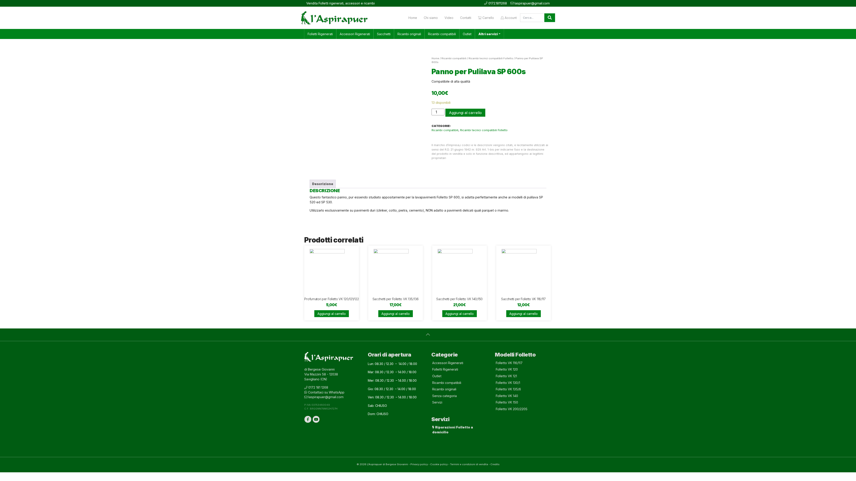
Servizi (437, 402)
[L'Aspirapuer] (334, 18)
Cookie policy (439, 464)
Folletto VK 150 (507, 402)
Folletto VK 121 (506, 376)
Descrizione (322, 184)
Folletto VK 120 (507, 369)
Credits (495, 464)
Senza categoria (444, 396)
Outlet (467, 34)
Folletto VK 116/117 (509, 363)
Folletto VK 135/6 (508, 389)
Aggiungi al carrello (465, 112)
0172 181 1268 (318, 387)
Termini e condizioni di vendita (469, 464)
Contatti (465, 18)
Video (448, 18)
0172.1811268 (497, 3)
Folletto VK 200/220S (511, 409)
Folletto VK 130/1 (508, 383)
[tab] (323, 184)
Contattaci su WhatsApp (326, 392)
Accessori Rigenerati (355, 34)
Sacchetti (384, 34)
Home (412, 18)
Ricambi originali (409, 34)
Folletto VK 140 (507, 396)
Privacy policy (419, 464)
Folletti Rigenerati (320, 34)
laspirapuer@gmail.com (532, 3)
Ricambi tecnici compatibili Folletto (491, 58)
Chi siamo (431, 18)
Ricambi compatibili (442, 34)
